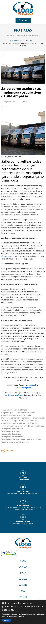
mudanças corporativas (11, 418)
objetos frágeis (30, 423)
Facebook (32, 385)
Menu (24, 20)
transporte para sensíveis (12, 436)
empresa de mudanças (17, 410)
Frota (23, 573)
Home (23, 561)
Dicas (23, 591)
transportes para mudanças (13, 439)
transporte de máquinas (12, 428)
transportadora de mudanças (31, 426)
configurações (19, 616)
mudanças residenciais (11, 423)
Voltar (9, 450)
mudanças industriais (29, 420)
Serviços (23, 579)
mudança (31, 412)
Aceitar (6, 620)
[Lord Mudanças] (23, 9)
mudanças (5, 415)
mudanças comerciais (21, 415)
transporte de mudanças (12, 431)
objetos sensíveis (9, 426)
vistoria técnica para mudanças (15, 442)
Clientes (23, 585)
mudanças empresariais (34, 418)
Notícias (24, 101)
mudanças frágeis (10, 420)
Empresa (23, 567)
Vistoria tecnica (34, 439)
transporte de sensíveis (11, 434)
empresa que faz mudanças (13, 412)
